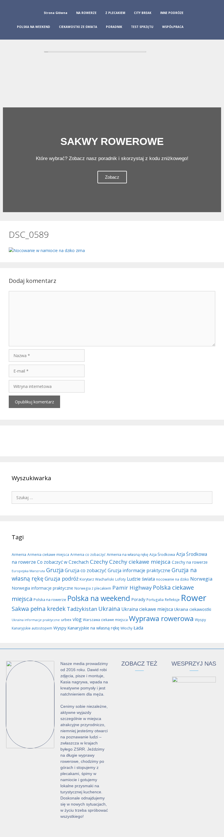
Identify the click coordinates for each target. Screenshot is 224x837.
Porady (138, 599)
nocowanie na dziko (172, 579)
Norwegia (201, 579)
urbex (66, 619)
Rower (193, 598)
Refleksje (172, 599)
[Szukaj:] (112, 497)
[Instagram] (204, 21)
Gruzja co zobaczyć (85, 570)
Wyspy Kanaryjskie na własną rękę (86, 628)
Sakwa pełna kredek (39, 609)
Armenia (19, 554)
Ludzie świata (141, 579)
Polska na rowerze (50, 599)
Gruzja (55, 570)
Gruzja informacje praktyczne (139, 570)
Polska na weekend (98, 598)
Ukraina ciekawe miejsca (147, 609)
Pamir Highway (132, 587)
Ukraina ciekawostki (192, 609)
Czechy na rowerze (190, 562)
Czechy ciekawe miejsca (140, 561)
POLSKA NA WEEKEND (33, 27)
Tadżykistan (82, 608)
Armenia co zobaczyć (88, 554)
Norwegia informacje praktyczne (42, 588)
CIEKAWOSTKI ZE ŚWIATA (78, 27)
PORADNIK (114, 27)
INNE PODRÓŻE (171, 13)
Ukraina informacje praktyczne (36, 620)
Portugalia (155, 599)
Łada (138, 628)
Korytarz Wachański (97, 579)
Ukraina (109, 609)
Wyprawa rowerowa (161, 618)
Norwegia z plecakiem (92, 588)
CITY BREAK (142, 13)
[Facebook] (195, 21)
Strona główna (55, 13)
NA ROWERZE (86, 13)
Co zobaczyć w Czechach (63, 562)
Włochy (126, 628)
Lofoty (120, 579)
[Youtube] (214, 21)
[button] (8, 160)
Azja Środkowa (162, 554)
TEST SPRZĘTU (142, 27)
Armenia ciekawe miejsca (48, 554)
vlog (77, 619)
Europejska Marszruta (28, 571)
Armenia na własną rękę (127, 554)
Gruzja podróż (61, 578)
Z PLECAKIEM (115, 13)
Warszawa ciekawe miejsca (105, 619)
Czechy (99, 561)
